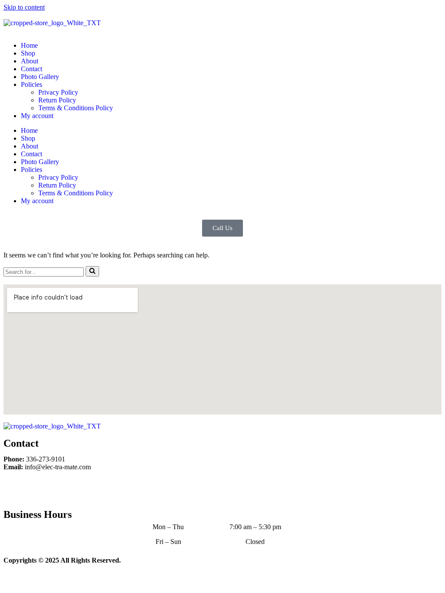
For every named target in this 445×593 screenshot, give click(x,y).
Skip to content (24, 7)
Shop (28, 53)
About (29, 61)
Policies (31, 84)
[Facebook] (14, 489)
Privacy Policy (58, 92)
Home (29, 45)
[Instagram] (38, 489)
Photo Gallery (40, 76)
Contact (31, 68)
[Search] (92, 271)
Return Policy (57, 100)
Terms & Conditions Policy (75, 108)
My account (37, 115)
